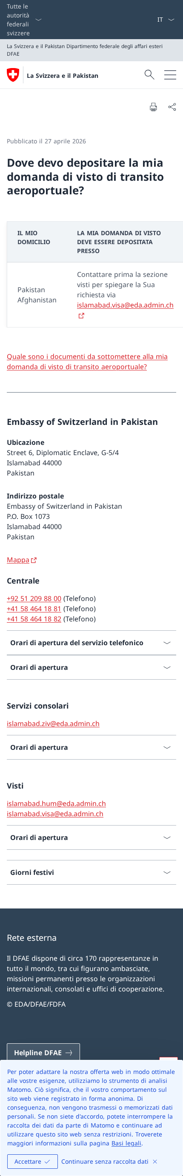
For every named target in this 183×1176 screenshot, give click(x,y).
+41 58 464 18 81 (34, 608)
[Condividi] (172, 106)
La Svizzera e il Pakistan (62, 75)
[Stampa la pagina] (153, 106)
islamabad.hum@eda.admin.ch (56, 803)
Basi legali (126, 1143)
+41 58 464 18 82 (34, 619)
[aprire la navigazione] (170, 74)
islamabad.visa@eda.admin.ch (55, 813)
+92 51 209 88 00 (34, 598)
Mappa (18, 559)
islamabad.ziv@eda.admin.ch (53, 723)
